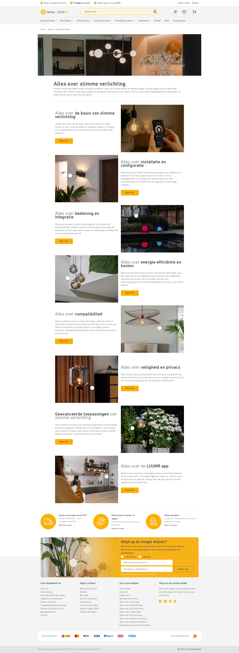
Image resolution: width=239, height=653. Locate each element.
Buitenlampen (65, 21)
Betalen (83, 592)
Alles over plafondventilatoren (133, 622)
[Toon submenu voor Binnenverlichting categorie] (56, 20)
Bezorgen (84, 595)
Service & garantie (88, 599)
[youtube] (175, 601)
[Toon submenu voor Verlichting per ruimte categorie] (134, 20)
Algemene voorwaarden (52, 599)
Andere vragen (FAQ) (89, 609)
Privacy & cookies (49, 602)
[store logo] (54, 12)
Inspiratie (123, 592)
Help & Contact (184, 3)
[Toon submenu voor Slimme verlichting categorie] (111, 20)
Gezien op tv (125, 595)
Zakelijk (157, 21)
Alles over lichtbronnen (130, 612)
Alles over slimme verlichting (132, 619)
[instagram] (165, 601)
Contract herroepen (89, 605)
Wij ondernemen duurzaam (53, 595)
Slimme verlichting (102, 21)
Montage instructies (128, 599)
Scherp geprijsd (179, 21)
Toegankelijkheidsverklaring (53, 605)
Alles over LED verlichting (131, 609)
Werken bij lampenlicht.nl (52, 609)
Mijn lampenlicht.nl (88, 589)
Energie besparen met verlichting (134, 625)
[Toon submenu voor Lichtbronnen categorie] (150, 20)
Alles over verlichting (129, 602)
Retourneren (85, 602)
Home (43, 29)
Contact (44, 615)
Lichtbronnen (143, 21)
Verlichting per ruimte (123, 21)
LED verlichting (83, 21)
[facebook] (160, 601)
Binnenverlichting (48, 21)
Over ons (45, 589)
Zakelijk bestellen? (88, 612)
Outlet (166, 21)
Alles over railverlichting (130, 615)
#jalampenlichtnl (48, 612)
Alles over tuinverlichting (130, 605)
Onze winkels (47, 592)
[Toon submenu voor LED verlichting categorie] (90, 20)
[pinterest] (170, 601)
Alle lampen (125, 589)
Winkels (195, 3)
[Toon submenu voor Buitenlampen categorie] (72, 20)
